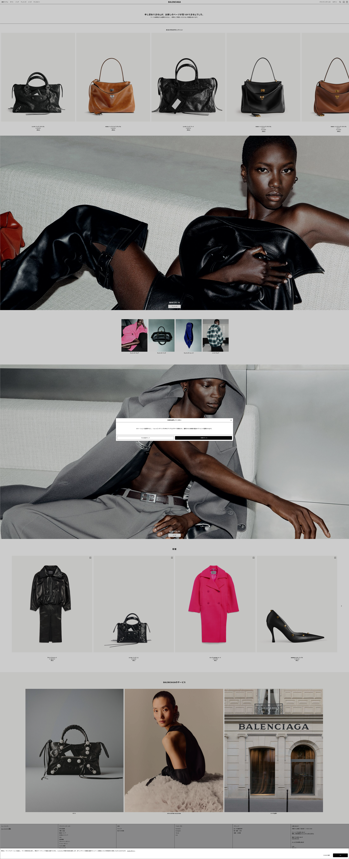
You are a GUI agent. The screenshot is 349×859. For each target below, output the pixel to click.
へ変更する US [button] (203, 438)
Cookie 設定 (326, 855)
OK (340, 855)
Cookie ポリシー (131, 851)
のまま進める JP (145, 438)
